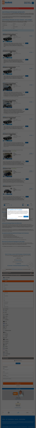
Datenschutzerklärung (11, 218)
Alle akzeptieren (20, 216)
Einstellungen (26, 216)
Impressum (15, 218)
